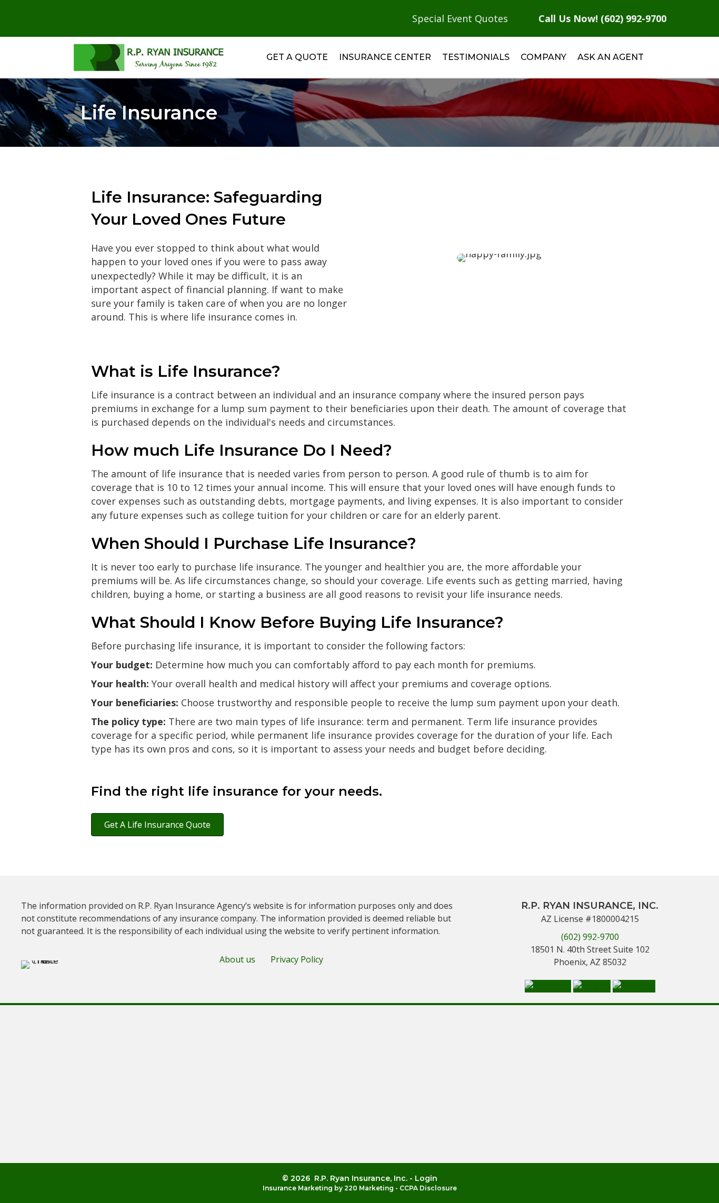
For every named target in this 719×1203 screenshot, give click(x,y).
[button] (157, 824)
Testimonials (476, 57)
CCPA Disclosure (428, 1188)
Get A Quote (297, 57)
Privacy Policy (297, 959)
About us (237, 959)
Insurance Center (385, 57)
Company (543, 57)
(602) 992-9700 (590, 937)
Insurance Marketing (298, 1188)
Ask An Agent (610, 57)
